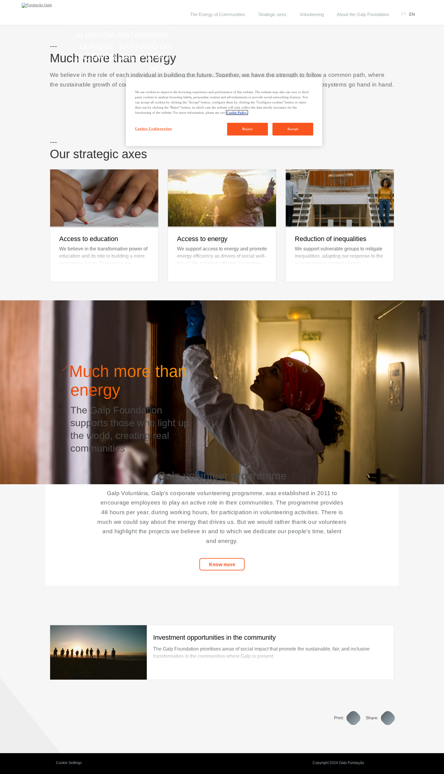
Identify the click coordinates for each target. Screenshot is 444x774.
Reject (247, 129)
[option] (104, 225)
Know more (222, 564)
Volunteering (312, 14)
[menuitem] (217, 18)
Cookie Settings (69, 763)
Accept (292, 129)
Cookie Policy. (237, 112)
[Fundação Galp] (37, 5)
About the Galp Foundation (363, 14)
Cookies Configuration (153, 128)
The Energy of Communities (217, 14)
